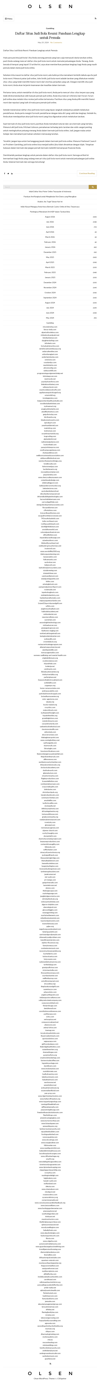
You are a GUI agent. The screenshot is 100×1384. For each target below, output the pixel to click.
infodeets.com (50, 343)
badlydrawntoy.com (50, 1074)
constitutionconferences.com (50, 1011)
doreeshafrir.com (50, 836)
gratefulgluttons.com (50, 718)
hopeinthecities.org (50, 715)
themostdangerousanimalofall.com (50, 754)
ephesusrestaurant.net (50, 1225)
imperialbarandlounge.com (50, 538)
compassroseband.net (50, 1022)
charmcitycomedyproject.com (50, 839)
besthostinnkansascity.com (50, 1348)
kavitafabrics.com (50, 954)
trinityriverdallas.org (50, 674)
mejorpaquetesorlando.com (50, 601)
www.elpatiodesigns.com (50, 1233)
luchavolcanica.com (50, 956)
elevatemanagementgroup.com (50, 1304)
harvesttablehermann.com (50, 499)
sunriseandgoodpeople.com (50, 934)
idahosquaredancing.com (50, 554)
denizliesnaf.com (50, 1008)
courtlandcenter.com (50, 976)
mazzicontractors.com (50, 1219)
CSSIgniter (61, 1378)
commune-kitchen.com (50, 798)
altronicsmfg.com (50, 368)
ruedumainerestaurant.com (50, 820)
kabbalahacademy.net (50, 611)
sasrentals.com (50, 620)
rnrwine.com (50, 1315)
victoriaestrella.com (50, 970)
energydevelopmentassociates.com (50, 505)
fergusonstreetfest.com (50, 1266)
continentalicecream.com (50, 784)
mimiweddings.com (50, 1345)
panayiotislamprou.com (50, 447)
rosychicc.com (50, 707)
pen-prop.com (50, 1093)
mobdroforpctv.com (50, 721)
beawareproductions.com (50, 841)
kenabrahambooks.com (50, 795)
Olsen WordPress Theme (44, 1378)
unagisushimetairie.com (50, 409)
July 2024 (50, 308)
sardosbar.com (50, 562)
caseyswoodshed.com (50, 1003)
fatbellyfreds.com (50, 1230)
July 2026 (50, 222)
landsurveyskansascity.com (50, 1129)
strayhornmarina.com (50, 776)
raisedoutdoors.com (50, 540)
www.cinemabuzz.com (50, 1189)
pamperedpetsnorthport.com (50, 587)
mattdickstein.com (50, 1071)
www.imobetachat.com (50, 1069)
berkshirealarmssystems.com (50, 568)
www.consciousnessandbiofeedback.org (50, 1203)
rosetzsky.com (50, 822)
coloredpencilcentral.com (50, 532)
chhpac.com (50, 1331)
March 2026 (50, 237)
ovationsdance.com (50, 661)
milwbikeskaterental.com (50, 918)
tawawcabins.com (50, 557)
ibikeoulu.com (50, 847)
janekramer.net (50, 874)
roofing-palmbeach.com (50, 524)
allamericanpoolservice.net (50, 647)
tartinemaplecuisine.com (50, 871)
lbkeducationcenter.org (50, 672)
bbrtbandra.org (50, 417)
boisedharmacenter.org (50, 696)
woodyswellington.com (50, 1227)
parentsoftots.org (50, 1055)
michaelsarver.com (50, 625)
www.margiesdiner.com (50, 1143)
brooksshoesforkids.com (50, 1033)
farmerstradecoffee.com (50, 1060)
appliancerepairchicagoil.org (50, 392)
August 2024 (50, 303)
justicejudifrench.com (50, 855)
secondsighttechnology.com (50, 622)
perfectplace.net (50, 677)
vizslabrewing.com (50, 570)
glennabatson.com (50, 773)
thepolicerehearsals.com (50, 757)
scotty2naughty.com (50, 833)
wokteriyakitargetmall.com (50, 633)
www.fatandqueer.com (50, 1123)
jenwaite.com (50, 1301)
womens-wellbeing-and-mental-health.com (50, 655)
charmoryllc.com (50, 746)
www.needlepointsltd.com (50, 1148)
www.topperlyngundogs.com (50, 1101)
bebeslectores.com (50, 488)
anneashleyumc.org (50, 1126)
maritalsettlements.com (50, 915)
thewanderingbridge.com (50, 858)
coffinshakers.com (50, 850)
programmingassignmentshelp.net (50, 373)
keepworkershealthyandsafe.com (50, 401)
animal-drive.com (50, 1028)
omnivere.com (50, 360)
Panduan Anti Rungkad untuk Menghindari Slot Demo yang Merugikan (50, 197)
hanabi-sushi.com (50, 1181)
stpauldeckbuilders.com (50, 1132)
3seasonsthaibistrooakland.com (50, 680)
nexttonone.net (50, 1082)
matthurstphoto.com (50, 1271)
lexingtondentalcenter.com (50, 636)
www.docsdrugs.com (50, 1140)
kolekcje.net (50, 666)
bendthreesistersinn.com (50, 940)
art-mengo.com (50, 880)
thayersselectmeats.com (50, 1036)
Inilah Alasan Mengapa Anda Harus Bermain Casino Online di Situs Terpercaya (50, 207)
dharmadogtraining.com (50, 1334)
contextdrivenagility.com (50, 844)
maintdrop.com (50, 428)
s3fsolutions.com (50, 510)
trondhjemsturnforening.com (50, 1249)
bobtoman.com (50, 431)
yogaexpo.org (50, 685)
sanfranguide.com (50, 743)
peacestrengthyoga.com (50, 1110)
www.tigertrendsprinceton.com (50, 1096)
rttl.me (50, 1340)
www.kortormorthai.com (50, 1121)
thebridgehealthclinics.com (50, 1047)
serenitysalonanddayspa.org (50, 349)
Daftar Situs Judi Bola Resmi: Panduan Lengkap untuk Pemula (50, 35)
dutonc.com (50, 888)
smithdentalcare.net (50, 1351)
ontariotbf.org (50, 395)
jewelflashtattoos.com (50, 412)
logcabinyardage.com (50, 1063)
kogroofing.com (50, 436)
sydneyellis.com (50, 639)
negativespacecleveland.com (50, 929)
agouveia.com (50, 1323)
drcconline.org (49, 984)
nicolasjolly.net (50, 806)
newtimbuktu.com (50, 365)
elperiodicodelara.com (50, 332)
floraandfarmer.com (50, 508)
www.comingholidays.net (50, 740)
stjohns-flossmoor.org (50, 943)
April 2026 (50, 232)
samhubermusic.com (50, 1356)
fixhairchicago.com (50, 1006)
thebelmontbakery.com (50, 384)
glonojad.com (50, 825)
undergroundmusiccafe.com (50, 1353)
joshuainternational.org (50, 1088)
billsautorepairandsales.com (50, 1257)
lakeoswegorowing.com (50, 1318)
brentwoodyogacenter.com (50, 1164)
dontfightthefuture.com (50, 527)
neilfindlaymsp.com (50, 978)
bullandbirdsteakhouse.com (50, 1151)
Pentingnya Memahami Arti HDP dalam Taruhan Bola (50, 212)
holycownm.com (50, 959)
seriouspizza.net (50, 1019)
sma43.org (50, 1159)
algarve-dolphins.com (50, 904)
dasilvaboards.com (50, 770)
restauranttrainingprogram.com (50, 644)
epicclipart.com (50, 423)
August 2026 (50, 217)
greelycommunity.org (50, 817)
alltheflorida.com (50, 1274)
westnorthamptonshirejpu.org (50, 461)
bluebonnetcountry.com (50, 420)
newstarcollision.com (50, 617)
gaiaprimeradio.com (50, 883)
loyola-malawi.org (50, 705)
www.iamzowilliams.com (50, 1205)
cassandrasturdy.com (50, 724)
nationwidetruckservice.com (50, 962)
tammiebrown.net (50, 885)
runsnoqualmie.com (50, 1137)
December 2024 (50, 282)
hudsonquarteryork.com (50, 1236)
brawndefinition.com (50, 781)
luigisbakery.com (50, 1178)
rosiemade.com (50, 590)
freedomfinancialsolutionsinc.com (50, 1112)
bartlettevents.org (50, 469)
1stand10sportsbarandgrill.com (50, 603)
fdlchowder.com (50, 1145)
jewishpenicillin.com (50, 650)
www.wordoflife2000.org (50, 551)
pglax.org (50, 926)
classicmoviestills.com (50, 729)
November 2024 (50, 287)
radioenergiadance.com (50, 442)
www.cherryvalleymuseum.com (50, 477)
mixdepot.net (50, 1192)
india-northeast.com (50, 521)
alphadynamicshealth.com (50, 1290)
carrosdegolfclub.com (50, 502)
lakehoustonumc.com (50, 1077)
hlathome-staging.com (50, 631)
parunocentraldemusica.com (50, 1244)
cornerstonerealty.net (50, 1200)
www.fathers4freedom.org (50, 1099)
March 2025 (50, 267)
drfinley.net (50, 1309)
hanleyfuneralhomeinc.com (50, 598)
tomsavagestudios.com (50, 653)
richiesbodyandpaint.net (50, 335)
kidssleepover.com (50, 376)
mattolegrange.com (50, 893)
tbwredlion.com (50, 1255)
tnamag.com (50, 1030)
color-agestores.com (50, 699)
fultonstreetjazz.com (50, 466)
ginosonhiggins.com (50, 910)
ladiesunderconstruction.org (50, 486)
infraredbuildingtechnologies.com (50, 496)
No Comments (56, 42)
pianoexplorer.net (50, 1211)
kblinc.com (50, 581)
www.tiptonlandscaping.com (50, 1167)
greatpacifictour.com (50, 967)
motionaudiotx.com (50, 1337)
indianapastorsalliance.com (50, 997)
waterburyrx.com (50, 989)
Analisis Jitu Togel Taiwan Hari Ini (50, 202)
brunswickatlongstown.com (50, 869)
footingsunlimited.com (50, 1134)
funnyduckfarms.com (50, 1299)
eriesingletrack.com (50, 584)
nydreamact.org (50, 406)
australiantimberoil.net (50, 491)
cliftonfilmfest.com (50, 535)
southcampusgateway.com (50, 450)
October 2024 (50, 293)
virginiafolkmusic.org (50, 658)
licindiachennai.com (50, 338)
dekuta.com (50, 1186)
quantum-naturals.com (50, 1260)
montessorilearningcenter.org (50, 1263)
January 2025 (50, 277)
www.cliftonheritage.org (50, 1156)
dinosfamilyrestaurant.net (50, 494)
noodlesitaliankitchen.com (50, 403)
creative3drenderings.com (50, 1058)
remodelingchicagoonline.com (50, 1162)
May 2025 (50, 257)
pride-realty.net (50, 1288)
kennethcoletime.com (50, 863)
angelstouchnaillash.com (50, 609)
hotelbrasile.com (50, 464)
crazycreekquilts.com (50, 787)
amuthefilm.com (50, 800)
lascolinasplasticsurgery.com (50, 1153)
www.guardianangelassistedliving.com (50, 1246)
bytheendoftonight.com (50, 713)
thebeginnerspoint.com (50, 737)
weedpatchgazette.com (50, 579)
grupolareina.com (50, 475)
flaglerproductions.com (50, 778)
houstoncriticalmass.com (50, 751)
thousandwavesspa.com (50, 973)
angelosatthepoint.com (50, 995)
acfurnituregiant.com (50, 354)
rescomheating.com (50, 1342)
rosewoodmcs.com (50, 1195)
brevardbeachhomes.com (50, 513)
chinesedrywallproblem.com (50, 937)
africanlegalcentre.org (50, 811)
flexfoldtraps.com (50, 1115)
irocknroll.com (50, 548)
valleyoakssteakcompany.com (50, 1000)
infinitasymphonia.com (50, 809)
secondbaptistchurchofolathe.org (50, 1326)
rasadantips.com (50, 362)
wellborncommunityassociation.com (50, 455)
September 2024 (50, 298)
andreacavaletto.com (50, 691)
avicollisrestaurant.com (50, 981)
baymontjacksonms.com (50, 921)
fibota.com (50, 1238)
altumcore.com (50, 1025)
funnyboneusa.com (50, 945)
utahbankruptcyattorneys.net (50, 546)
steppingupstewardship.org (50, 1170)
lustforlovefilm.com (50, 803)
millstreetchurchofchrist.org (50, 1282)
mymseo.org (50, 1329)
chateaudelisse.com (50, 453)
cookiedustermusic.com (50, 948)
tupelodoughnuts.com (50, 592)
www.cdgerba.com (50, 1241)
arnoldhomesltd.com (50, 529)
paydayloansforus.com (50, 382)
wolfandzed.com (50, 1184)
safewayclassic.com (50, 387)
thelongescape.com (50, 891)
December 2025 (50, 252)
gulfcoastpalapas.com (50, 1044)
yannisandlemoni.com (50, 576)
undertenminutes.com (50, 357)
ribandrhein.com (50, 664)
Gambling (50, 28)
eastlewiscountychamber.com (50, 762)
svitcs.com (50, 1017)
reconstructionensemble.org (50, 951)
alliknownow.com (50, 759)
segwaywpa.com (50, 1041)
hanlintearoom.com (50, 1296)
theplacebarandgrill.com (50, 986)
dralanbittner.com (50, 573)
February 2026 (50, 242)
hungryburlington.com (50, 866)
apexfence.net (50, 1359)
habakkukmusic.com (50, 1080)
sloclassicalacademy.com (50, 767)
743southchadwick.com (50, 518)
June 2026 (50, 227)
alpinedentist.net (50, 439)
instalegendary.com (50, 398)
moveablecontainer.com (50, 472)
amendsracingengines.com (50, 1118)
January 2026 (50, 247)
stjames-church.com (50, 830)
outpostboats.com (50, 710)
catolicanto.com (50, 669)
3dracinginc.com (50, 748)
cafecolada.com (50, 732)
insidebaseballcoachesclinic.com (50, 1277)
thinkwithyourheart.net (50, 543)
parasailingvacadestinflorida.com (50, 1285)
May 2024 (50, 318)
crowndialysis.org (50, 642)
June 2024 (50, 313)
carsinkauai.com (50, 1279)
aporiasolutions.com (50, 1039)
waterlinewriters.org (50, 1049)
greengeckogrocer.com (50, 628)
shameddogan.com (50, 1052)
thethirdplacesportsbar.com (50, 1222)
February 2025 (50, 272)
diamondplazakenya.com (50, 1252)
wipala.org (50, 702)
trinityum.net (50, 1216)
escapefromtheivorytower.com (50, 516)
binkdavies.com (50, 789)
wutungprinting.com (50, 913)
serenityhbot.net (50, 1085)
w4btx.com (50, 606)
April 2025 (50, 262)
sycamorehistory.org (50, 1197)
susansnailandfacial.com (50, 1090)
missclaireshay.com (50, 327)
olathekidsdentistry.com (50, 595)
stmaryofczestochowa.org (50, 852)
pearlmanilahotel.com (50, 425)
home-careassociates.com (50, 688)
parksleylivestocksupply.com (50, 694)
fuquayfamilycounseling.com (50, 1320)
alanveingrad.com (50, 907)
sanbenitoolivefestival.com (50, 726)
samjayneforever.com (50, 1268)
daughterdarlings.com (50, 340)
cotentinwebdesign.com (50, 480)
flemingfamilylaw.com (50, 1312)
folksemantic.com (50, 559)
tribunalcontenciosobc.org (50, 765)
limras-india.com (50, 329)
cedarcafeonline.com (50, 351)
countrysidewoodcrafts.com (50, 390)
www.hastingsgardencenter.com (50, 1208)
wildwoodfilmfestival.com (50, 458)
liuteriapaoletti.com (50, 932)
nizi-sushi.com (50, 877)
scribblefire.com (50, 683)
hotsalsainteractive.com (50, 346)
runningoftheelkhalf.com (50, 1104)
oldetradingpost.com (50, 483)
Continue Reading (87, 173)
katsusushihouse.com (50, 814)
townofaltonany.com (50, 924)
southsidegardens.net (50, 1214)
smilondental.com (50, 614)
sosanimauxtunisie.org (50, 434)
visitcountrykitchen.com (50, 902)
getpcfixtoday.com (50, 414)
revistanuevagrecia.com (50, 828)
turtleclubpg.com (50, 965)
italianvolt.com (50, 565)
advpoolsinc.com (50, 992)
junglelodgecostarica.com (50, 896)
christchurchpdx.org (50, 792)
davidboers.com (50, 1066)
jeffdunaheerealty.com (50, 1107)
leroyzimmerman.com (50, 1307)
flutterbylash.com (50, 1293)
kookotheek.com (50, 445)
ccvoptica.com (50, 1173)
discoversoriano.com (50, 735)
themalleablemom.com (50, 861)
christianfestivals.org (50, 899)
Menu (9, 18)
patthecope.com (50, 1014)
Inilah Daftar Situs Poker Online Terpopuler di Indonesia (50, 191)
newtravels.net (50, 379)
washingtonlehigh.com (50, 1175)
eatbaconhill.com (50, 371)
